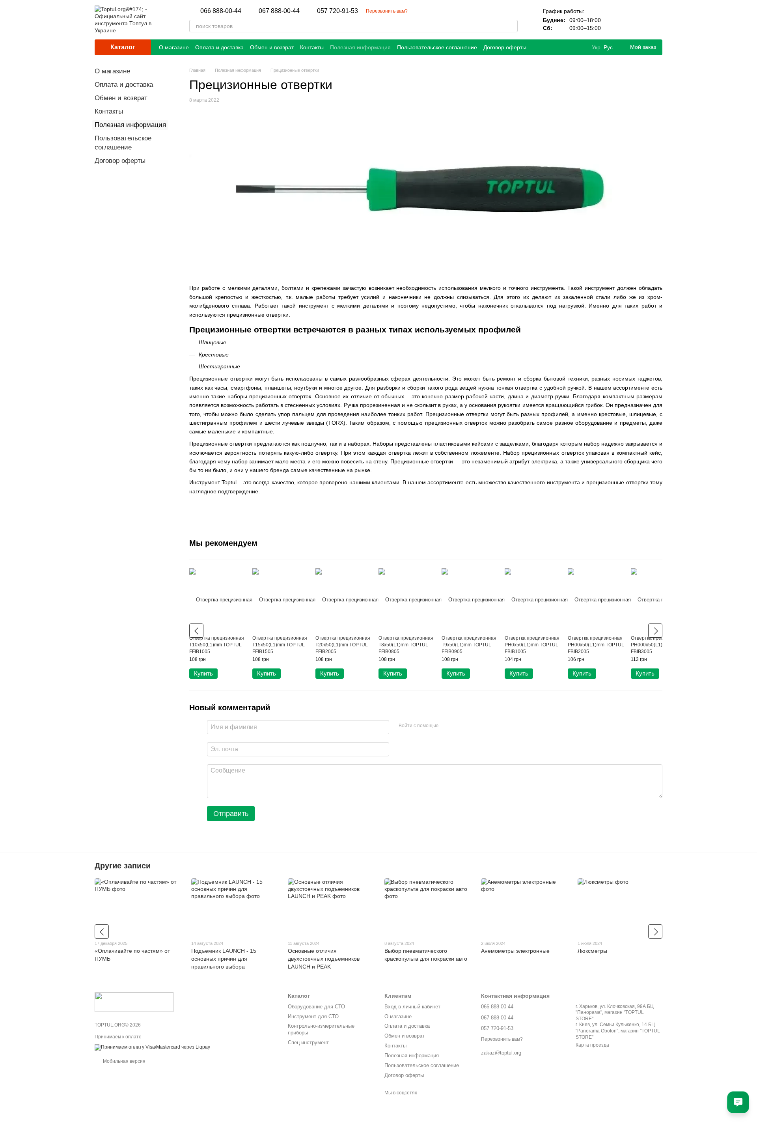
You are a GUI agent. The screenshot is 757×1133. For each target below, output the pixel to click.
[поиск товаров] (511, 26)
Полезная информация (360, 47)
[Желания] (635, 19)
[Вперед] (655, 630)
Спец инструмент (308, 1042)
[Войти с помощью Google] (459, 726)
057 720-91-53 (337, 11)
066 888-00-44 (220, 11)
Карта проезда (592, 1045)
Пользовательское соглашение (437, 47)
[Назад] (196, 630)
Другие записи (123, 865)
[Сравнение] (615, 19)
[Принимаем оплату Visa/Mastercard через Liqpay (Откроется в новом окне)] (152, 1047)
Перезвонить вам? (387, 11)
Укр (596, 47)
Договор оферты (504, 47)
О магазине (174, 47)
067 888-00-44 (279, 11)
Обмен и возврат (272, 47)
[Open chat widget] (738, 1102)
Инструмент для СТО (313, 1016)
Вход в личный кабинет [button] (412, 1007)
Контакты (312, 47)
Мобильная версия (123, 1061)
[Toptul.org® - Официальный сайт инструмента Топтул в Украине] (134, 1002)
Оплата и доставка (219, 47)
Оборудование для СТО (316, 1007)
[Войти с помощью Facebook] (447, 726)
